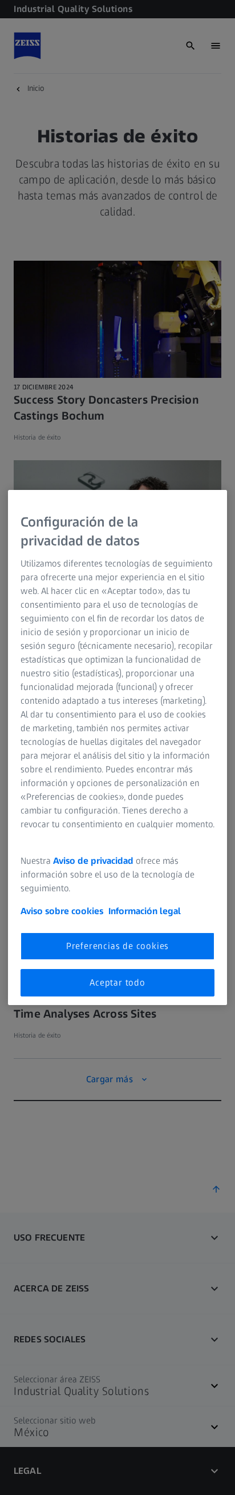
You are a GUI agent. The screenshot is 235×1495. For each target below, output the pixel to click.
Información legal (144, 911)
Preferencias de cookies (117, 945)
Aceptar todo (117, 982)
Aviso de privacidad (93, 860)
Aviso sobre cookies (62, 911)
